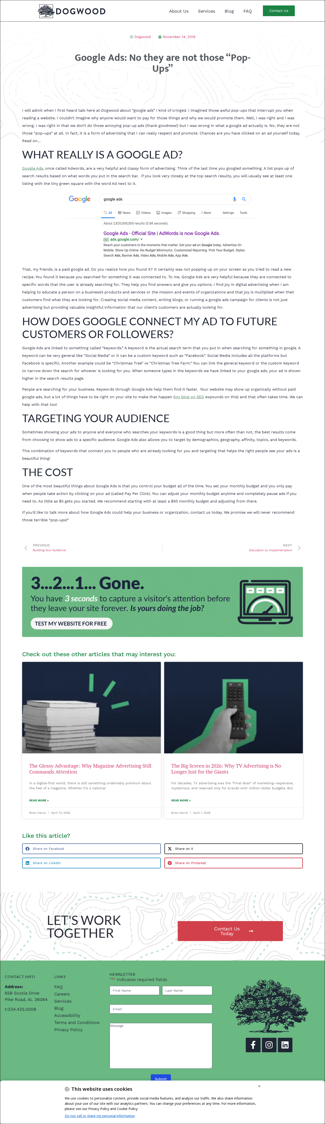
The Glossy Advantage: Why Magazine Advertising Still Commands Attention (90, 768)
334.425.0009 (22, 1009)
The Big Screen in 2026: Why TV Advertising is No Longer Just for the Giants (226, 768)
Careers (62, 993)
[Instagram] (269, 1045)
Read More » (39, 800)
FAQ (247, 11)
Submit (161, 1079)
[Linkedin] (285, 1045)
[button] (91, 848)
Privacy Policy (68, 1029)
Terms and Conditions (76, 1022)
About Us (178, 11)
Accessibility (67, 1015)
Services (206, 11)
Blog (229, 11)
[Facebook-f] (253, 1045)
